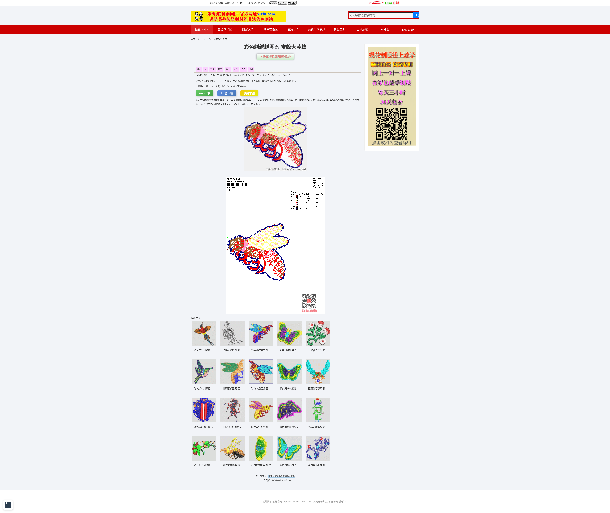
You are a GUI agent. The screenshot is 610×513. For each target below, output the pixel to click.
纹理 (236, 69)
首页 (193, 39)
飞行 (243, 69)
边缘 (251, 69)
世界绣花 (362, 29)
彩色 (212, 69)
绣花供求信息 (316, 29)
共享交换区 (271, 29)
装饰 (228, 69)
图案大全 (248, 29)
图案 (220, 69)
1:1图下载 (226, 93)
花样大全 (293, 29)
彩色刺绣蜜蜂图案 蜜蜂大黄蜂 (282, 476)
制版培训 (339, 29)
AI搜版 (385, 29)
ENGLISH (408, 29)
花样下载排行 (205, 39)
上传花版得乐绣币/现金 (275, 57)
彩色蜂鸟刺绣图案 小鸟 (282, 480)
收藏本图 (249, 93)
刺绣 (199, 69)
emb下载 (204, 93)
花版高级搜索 (220, 39)
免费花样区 (225, 29)
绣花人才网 (202, 29)
